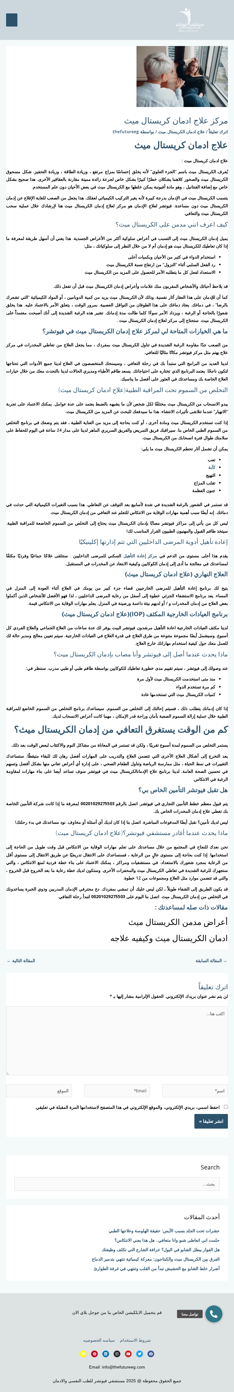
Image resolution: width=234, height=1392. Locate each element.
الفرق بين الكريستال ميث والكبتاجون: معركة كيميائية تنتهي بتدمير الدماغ (156, 1259)
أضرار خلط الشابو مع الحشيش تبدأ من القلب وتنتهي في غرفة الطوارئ (157, 1268)
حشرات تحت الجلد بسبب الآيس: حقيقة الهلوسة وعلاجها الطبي (164, 1230)
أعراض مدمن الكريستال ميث (178, 921)
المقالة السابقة (211, 960)
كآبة (211, 467)
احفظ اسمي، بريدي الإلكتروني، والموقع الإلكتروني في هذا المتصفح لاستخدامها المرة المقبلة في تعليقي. (127, 1107)
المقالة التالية (21, 960)
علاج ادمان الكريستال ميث (181, 131)
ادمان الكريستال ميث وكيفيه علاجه (169, 938)
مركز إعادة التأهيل (140, 556)
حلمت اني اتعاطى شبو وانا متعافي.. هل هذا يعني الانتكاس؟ (167, 1240)
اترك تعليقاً (218, 131)
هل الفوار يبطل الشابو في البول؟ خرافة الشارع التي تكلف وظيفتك (161, 1249)
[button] (213, 1313)
